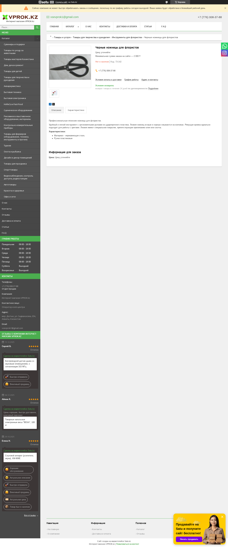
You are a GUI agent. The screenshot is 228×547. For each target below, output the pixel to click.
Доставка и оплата (11, 220)
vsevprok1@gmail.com (12, 328)
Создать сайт (61, 2)
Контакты (7, 208)
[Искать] (37, 27)
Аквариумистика (12, 86)
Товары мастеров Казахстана (19, 59)
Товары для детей (13, 71)
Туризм (7, 145)
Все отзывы (30, 515)
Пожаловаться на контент (127, 544)
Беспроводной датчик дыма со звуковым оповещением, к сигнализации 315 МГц (19, 364)
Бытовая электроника (15, 98)
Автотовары (10, 184)
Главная (54, 26)
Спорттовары (11, 169)
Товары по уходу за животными (13, 51)
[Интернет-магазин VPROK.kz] (20, 17)
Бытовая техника (12, 92)
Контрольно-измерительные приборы (18, 126)
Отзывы (6, 214)
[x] (53, 105)
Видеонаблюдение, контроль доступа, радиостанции (18, 177)
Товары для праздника (15, 163)
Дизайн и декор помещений (18, 157)
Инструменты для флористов (127, 37)
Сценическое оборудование (18, 110)
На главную (53, 529)
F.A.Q (4, 232)
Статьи (5, 226)
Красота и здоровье (14, 190)
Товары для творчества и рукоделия (16, 78)
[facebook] (50, 105)
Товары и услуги (62, 37)
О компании (54, 533)
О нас (4, 202)
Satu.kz (128, 541)
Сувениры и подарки (14, 44)
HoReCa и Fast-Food (13, 104)
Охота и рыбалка (12, 151)
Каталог (6, 38)
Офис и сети (10, 196)
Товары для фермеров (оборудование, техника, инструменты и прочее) (16, 137)
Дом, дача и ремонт (13, 65)
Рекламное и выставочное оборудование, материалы (17, 117)
